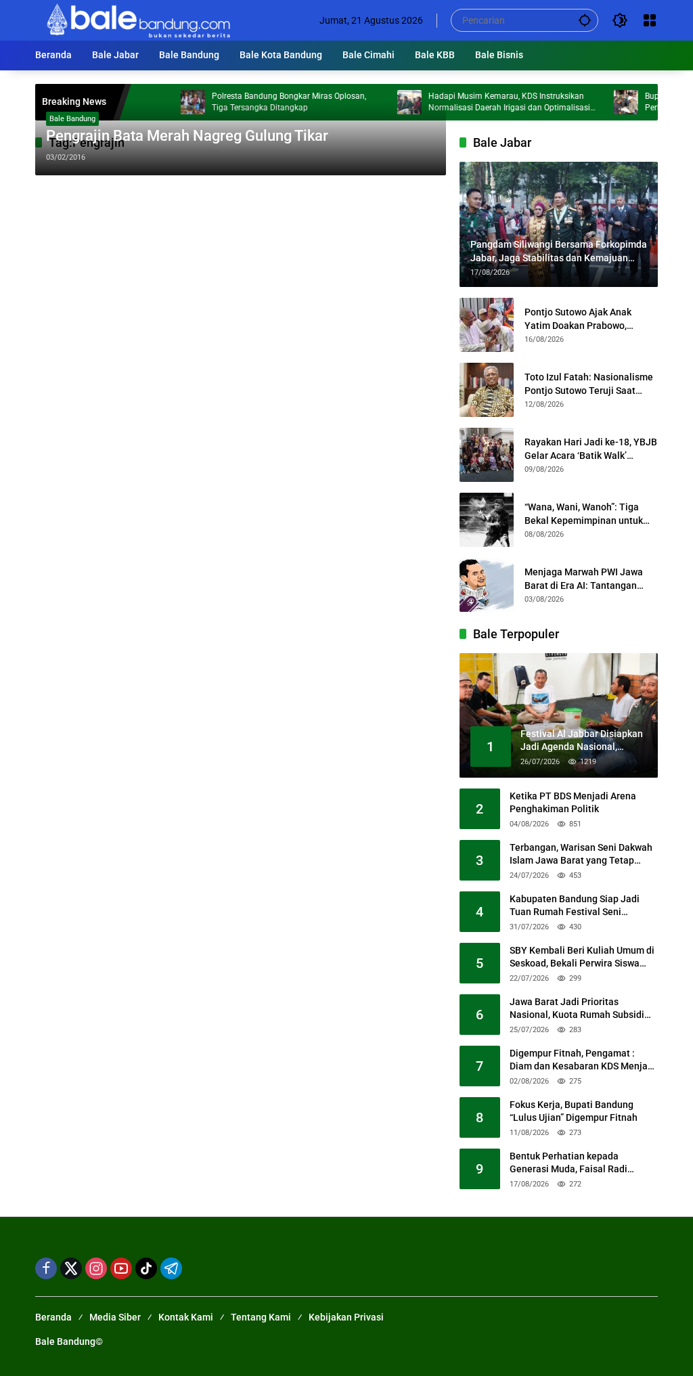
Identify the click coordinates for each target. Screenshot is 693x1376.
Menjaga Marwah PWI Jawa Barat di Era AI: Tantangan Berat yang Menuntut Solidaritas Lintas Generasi (583, 579)
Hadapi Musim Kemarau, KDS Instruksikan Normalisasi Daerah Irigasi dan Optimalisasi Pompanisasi (485, 102)
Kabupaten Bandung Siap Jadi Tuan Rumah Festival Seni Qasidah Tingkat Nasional (575, 906)
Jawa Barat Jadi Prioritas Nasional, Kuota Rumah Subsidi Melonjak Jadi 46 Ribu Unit (577, 1009)
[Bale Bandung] (137, 19)
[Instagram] (96, 1268)
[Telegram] (171, 1268)
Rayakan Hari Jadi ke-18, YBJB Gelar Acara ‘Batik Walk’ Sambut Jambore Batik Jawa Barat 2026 (590, 449)
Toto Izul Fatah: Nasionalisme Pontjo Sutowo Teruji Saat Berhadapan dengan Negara (588, 384)
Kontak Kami (185, 1317)
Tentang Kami (261, 1317)
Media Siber (115, 1317)
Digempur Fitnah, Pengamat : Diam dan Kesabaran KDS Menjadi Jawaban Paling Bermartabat (583, 1060)
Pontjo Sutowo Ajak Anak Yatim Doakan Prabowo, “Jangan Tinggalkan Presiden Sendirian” (588, 319)
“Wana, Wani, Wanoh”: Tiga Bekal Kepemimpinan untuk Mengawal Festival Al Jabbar (586, 514)
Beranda (53, 1317)
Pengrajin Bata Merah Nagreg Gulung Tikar (187, 135)
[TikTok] (146, 1268)
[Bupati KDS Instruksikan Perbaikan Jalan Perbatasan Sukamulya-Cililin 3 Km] (601, 102)
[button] (584, 20)
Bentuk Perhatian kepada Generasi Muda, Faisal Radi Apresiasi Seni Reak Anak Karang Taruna (581, 1163)
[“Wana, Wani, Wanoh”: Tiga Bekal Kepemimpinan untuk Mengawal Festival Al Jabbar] (487, 520)
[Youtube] (121, 1268)
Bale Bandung (72, 118)
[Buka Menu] (650, 20)
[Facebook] (46, 1268)
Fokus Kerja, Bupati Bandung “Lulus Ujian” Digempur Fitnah (574, 1111)
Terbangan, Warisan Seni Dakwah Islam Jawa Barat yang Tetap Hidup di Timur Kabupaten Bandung (581, 855)
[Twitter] (71, 1268)
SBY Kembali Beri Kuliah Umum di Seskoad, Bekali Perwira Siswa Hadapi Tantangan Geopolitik (582, 958)
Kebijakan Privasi (346, 1317)
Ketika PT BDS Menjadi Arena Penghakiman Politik (573, 803)
